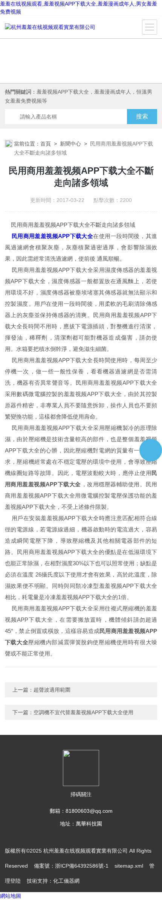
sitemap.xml (129, 866)
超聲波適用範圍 (52, 690)
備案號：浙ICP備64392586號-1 (71, 866)
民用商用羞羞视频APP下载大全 (52, 236)
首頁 (45, 144)
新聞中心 (70, 144)
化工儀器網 (66, 881)
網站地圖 (10, 896)
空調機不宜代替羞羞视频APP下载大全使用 (83, 712)
